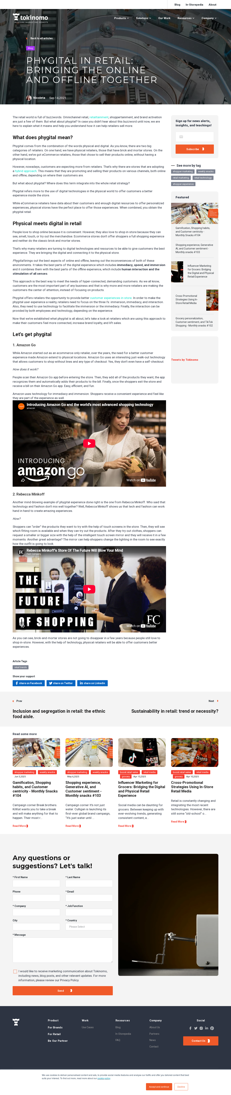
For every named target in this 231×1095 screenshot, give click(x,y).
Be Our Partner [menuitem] (58, 1040)
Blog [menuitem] (177, 4)
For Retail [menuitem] (54, 1034)
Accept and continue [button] (159, 1086)
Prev (19, 701)
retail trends (20, 667)
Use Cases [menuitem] (88, 1027)
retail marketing (181, 177)
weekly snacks (205, 171)
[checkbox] (63, 974)
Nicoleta (39, 98)
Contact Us (199, 1040)
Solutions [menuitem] (142, 18)
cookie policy (103, 1078)
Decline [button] (181, 1086)
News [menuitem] (152, 1040)
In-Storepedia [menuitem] (194, 4)
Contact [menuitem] (153, 1046)
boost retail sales (129, 772)
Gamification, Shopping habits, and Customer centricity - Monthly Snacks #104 (193, 232)
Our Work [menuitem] (164, 18)
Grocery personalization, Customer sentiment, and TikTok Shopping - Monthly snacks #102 (194, 322)
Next (212, 701)
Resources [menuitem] (184, 18)
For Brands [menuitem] (55, 1027)
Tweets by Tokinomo (184, 359)
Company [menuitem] (208, 18)
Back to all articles (41, 38)
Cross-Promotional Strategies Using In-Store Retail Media (187, 299)
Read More (19, 825)
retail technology (203, 177)
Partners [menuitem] (154, 1033)
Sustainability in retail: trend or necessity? (174, 711)
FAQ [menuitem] (118, 1040)
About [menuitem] (212, 4)
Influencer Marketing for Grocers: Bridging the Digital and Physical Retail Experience (201, 271)
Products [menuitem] (120, 18)
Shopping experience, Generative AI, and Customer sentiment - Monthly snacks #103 (194, 249)
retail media (149, 772)
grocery (126, 776)
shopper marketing (183, 171)
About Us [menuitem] (154, 1027)
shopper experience (183, 184)
